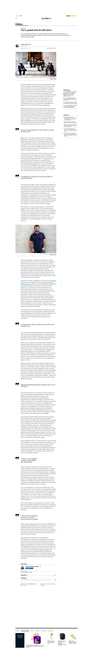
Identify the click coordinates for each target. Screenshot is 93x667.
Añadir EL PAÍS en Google (52, 48)
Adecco (23, 118)
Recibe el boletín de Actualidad (27, 572)
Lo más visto (65, 114)
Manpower (47, 105)
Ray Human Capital (43, 549)
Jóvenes (29, 580)
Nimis (21, 580)
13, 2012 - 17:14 (24, 45)
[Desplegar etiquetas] (55, 580)
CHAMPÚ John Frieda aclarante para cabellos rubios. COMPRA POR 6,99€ (51, 642)
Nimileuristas (45, 580)
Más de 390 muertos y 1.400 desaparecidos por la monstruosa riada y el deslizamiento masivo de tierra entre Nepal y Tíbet (70, 118)
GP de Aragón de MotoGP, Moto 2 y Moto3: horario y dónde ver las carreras (70, 99)
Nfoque (26, 203)
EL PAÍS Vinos (50, 630)
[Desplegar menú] (16, 18)
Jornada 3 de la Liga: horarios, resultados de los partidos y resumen (70, 103)
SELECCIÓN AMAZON (25, 630)
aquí (43, 585)
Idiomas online (43, 630)
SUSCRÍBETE (68, 15)
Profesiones (40, 580)
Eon (26, 158)
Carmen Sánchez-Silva (26, 44)
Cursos (32, 630)
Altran (48, 203)
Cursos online (37, 630)
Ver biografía (28, 568)
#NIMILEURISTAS (23, 28)
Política (19, 24)
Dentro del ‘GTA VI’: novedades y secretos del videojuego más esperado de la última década (70, 106)
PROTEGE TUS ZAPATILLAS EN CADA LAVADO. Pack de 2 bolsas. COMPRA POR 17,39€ (73, 642)
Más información (23, 585)
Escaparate (17, 630)
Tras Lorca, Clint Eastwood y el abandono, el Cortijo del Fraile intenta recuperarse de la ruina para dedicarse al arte (70, 130)
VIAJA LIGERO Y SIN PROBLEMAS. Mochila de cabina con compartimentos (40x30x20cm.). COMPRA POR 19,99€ (62, 643)
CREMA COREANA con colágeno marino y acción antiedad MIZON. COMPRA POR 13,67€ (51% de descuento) (35, 646)
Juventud (49, 580)
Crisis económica (34, 580)
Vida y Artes (25, 580)
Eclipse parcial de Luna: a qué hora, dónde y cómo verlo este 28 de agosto (70, 122)
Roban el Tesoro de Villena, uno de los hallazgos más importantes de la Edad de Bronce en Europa (70, 125)
